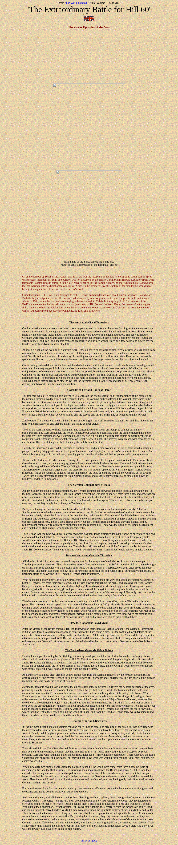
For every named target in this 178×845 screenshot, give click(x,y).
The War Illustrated (76, 2)
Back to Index (89, 840)
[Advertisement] (89, 56)
